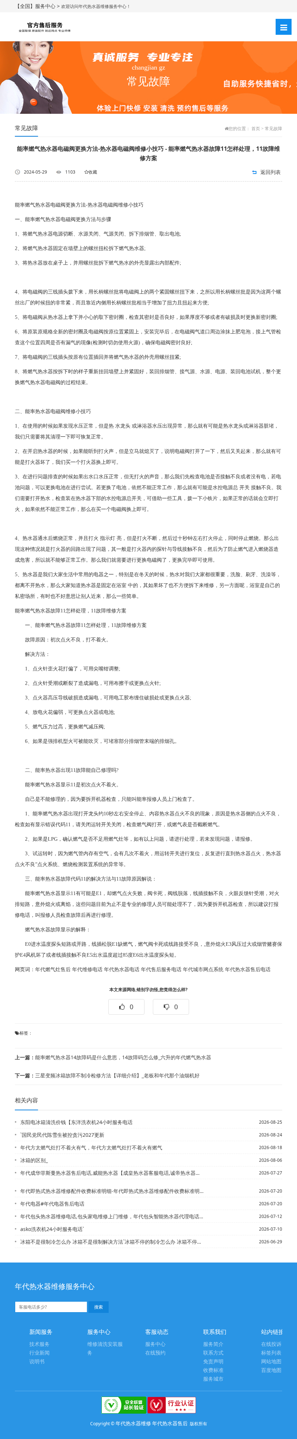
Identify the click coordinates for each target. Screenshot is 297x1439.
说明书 (37, 1361)
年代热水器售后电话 (248, 969)
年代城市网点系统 (203, 969)
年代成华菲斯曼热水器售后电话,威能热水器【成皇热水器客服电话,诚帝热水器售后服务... (112, 1172)
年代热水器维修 (133, 1423)
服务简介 (213, 1344)
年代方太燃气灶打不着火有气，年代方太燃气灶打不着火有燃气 (91, 1147)
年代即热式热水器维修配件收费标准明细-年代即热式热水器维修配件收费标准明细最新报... (112, 1191)
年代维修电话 (87, 969)
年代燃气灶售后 (53, 969)
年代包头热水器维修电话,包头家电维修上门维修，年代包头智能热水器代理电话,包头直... (112, 1216)
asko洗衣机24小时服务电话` (52, 1229)
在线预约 (155, 1353)
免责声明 (213, 1361)
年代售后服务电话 (161, 969)
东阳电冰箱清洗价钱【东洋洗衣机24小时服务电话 (76, 1122)
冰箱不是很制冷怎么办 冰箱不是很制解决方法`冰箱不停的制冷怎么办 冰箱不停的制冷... (112, 1241)
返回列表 (270, 172)
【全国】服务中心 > (38, 6)
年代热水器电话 (121, 969)
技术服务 (39, 1344)
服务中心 (155, 1344)
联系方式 (213, 1353)
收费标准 (213, 1370)
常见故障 (273, 128)
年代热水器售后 (170, 1423)
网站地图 (271, 1361)
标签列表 (271, 1353)
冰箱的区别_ (34, 1160)
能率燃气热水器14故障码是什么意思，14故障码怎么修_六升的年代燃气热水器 (113, 1057)
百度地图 (271, 1370)
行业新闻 (39, 1353)
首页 (255, 128)
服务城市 (213, 1379)
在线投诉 (271, 1344)
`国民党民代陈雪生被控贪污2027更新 (62, 1134)
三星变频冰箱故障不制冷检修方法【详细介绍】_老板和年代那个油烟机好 (107, 1075)
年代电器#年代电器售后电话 (52, 1203)
